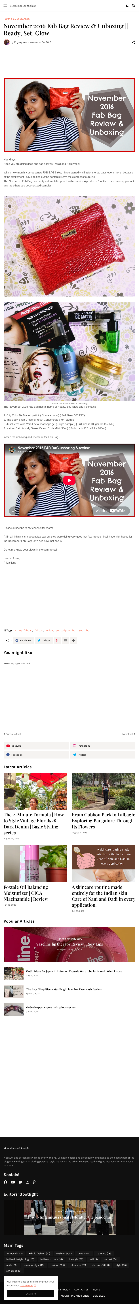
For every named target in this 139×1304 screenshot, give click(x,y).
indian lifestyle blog (20, 1259)
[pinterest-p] (34, 1182)
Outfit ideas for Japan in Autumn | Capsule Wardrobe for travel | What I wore (74, 971)
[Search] (134, 6)
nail (93, 1259)
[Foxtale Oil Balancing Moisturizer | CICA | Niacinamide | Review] (35, 863)
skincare (78, 1265)
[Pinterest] (57, 640)
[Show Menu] (5, 6)
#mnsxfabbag (21, 19)
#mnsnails (14, 1253)
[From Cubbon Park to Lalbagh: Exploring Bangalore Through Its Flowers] (104, 791)
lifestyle (76, 1259)
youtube (84, 630)
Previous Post (13, 734)
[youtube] (13, 1182)
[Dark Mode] (127, 6)
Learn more (26, 1285)
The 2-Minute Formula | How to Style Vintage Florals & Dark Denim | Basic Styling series (34, 823)
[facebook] (5, 1182)
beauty (84, 1253)
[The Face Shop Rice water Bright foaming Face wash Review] (14, 991)
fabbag (39, 630)
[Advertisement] (69, 61)
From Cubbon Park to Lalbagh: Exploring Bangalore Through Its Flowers (103, 820)
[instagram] (27, 1182)
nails (11, 1265)
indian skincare (51, 1259)
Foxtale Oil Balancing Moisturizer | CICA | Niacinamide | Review (26, 893)
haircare (104, 1253)
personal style (34, 1265)
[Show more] (73, 640)
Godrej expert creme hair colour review (51, 1007)
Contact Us (81, 1289)
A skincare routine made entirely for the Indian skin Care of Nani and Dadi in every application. (103, 896)
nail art (110, 1259)
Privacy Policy (60, 1289)
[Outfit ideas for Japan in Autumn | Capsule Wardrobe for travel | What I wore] (14, 973)
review (49, 630)
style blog (13, 1270)
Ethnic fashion (39, 1253)
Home (7, 19)
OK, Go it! (31, 1293)
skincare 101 (101, 1265)
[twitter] (20, 1182)
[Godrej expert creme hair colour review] (14, 1009)
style (121, 1265)
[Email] (65, 640)
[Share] (133, 42)
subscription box (66, 630)
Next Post (127, 734)
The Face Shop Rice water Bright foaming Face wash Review (64, 989)
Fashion (64, 1253)
